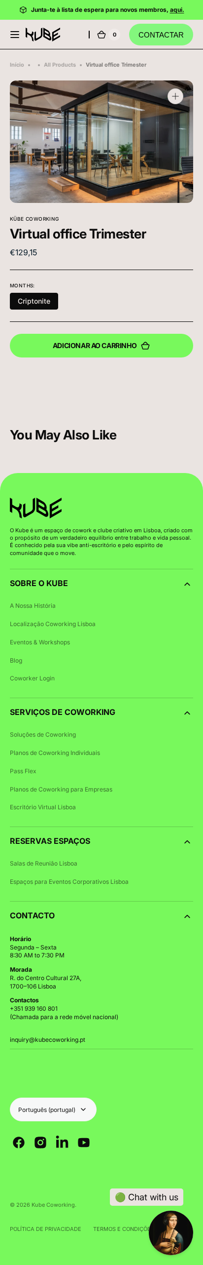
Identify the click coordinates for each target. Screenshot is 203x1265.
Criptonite (34, 301)
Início (17, 64)
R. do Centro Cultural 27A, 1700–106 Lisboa (45, 982)
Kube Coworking (53, 1204)
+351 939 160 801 (34, 1008)
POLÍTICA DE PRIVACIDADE (45, 1228)
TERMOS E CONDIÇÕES (123, 1228)
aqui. (177, 9)
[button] (15, 34)
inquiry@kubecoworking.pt (47, 1039)
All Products (60, 64)
